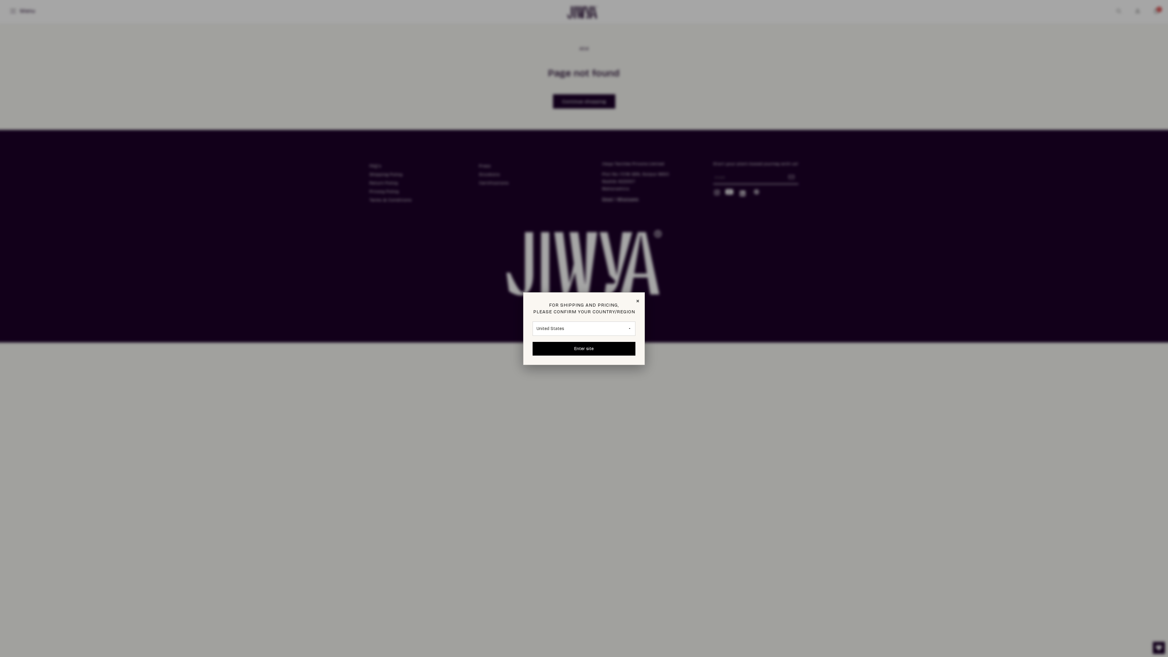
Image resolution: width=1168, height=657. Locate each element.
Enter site (584, 348)
